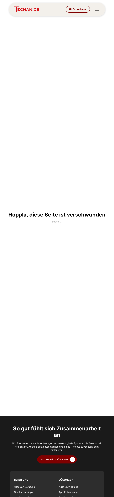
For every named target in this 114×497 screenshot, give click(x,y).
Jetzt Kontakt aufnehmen (54, 459)
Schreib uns (79, 9)
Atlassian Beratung (24, 487)
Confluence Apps (23, 492)
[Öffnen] (97, 9)
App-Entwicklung (68, 492)
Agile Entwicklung (68, 487)
